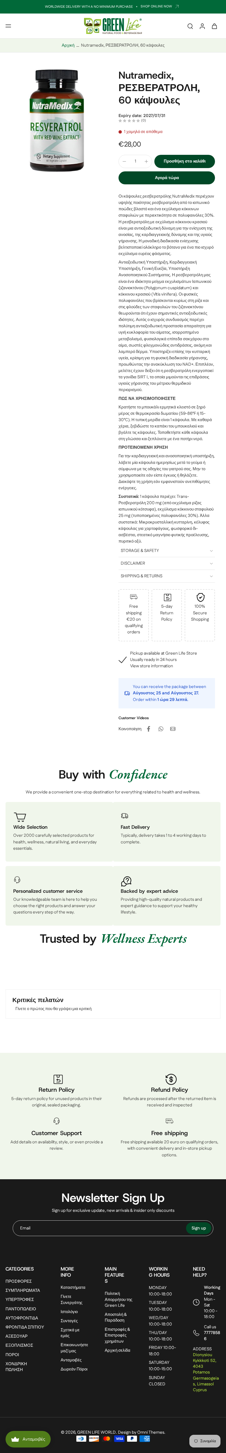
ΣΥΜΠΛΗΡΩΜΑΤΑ (23, 1290)
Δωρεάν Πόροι (74, 1369)
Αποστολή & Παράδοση (116, 1317)
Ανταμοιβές (71, 1360)
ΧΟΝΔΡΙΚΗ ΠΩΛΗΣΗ (16, 1367)
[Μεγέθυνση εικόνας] (56, 120)
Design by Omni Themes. (141, 1432)
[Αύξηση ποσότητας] (146, 161)
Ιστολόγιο (69, 1312)
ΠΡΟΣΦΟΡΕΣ (19, 1281)
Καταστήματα (73, 1287)
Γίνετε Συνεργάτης (71, 1299)
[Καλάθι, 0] (214, 26)
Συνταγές (69, 1321)
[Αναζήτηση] (190, 25)
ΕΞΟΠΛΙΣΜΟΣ (19, 1345)
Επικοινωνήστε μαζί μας (74, 1348)
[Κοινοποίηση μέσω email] (173, 729)
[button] (8, 25)
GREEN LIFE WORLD (96, 1432)
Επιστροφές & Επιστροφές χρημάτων (117, 1335)
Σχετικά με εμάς (70, 1333)
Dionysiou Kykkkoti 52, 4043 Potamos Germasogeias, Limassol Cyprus (206, 1372)
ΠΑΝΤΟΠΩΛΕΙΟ (21, 1309)
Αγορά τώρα (167, 178)
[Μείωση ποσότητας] (124, 161)
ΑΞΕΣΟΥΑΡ (17, 1336)
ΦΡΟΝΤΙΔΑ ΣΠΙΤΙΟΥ (25, 1327)
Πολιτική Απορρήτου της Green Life (118, 1299)
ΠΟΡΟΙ (12, 1355)
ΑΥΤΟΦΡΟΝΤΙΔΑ (22, 1318)
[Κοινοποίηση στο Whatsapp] (161, 729)
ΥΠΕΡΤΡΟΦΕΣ (20, 1300)
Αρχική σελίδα (117, 1350)
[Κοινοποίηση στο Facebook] (148, 729)
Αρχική (68, 45)
